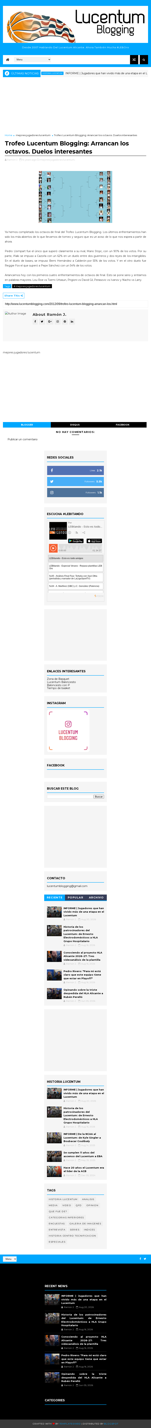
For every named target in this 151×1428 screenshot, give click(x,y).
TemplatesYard (70, 1423)
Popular (75, 897)
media (53, 1205)
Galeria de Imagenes (85, 1223)
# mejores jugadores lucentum (32, 286)
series (74, 1229)
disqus (75, 424)
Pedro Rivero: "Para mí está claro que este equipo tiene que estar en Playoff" (82, 975)
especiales (57, 1241)
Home (8, 135)
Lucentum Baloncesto (61, 682)
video (66, 1205)
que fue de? (58, 1211)
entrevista (57, 1229)
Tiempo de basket (58, 688)
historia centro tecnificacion (72, 1235)
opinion (92, 1205)
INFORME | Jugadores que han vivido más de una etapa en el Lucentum (97, 73)
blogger (27, 424)
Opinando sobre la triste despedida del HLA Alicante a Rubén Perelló (83, 993)
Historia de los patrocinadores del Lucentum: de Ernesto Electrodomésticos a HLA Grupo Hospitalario (81, 934)
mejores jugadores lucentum (33, 135)
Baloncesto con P (58, 685)
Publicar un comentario (23, 439)
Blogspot (111, 1423)
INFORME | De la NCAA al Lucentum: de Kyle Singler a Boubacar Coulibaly (82, 1137)
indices (89, 1229)
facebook (122, 424)
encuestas (57, 1223)
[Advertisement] (75, 105)
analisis (88, 1199)
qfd (79, 1205)
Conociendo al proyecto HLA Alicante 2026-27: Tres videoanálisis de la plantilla (83, 956)
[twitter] (145, 1258)
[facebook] (140, 1258)
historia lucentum (63, 1199)
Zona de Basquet (58, 679)
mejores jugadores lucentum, (57, 159)
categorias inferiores (66, 1217)
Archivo (96, 897)
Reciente (55, 897)
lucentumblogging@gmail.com (67, 886)
